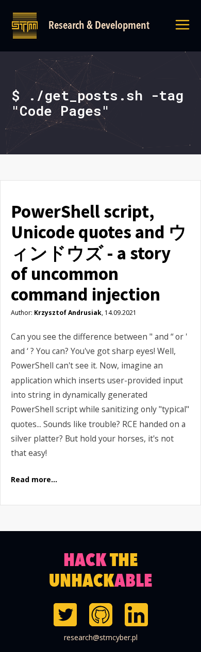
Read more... (34, 479)
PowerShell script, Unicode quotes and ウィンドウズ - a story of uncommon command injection (99, 253)
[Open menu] (182, 25)
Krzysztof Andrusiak (68, 312)
